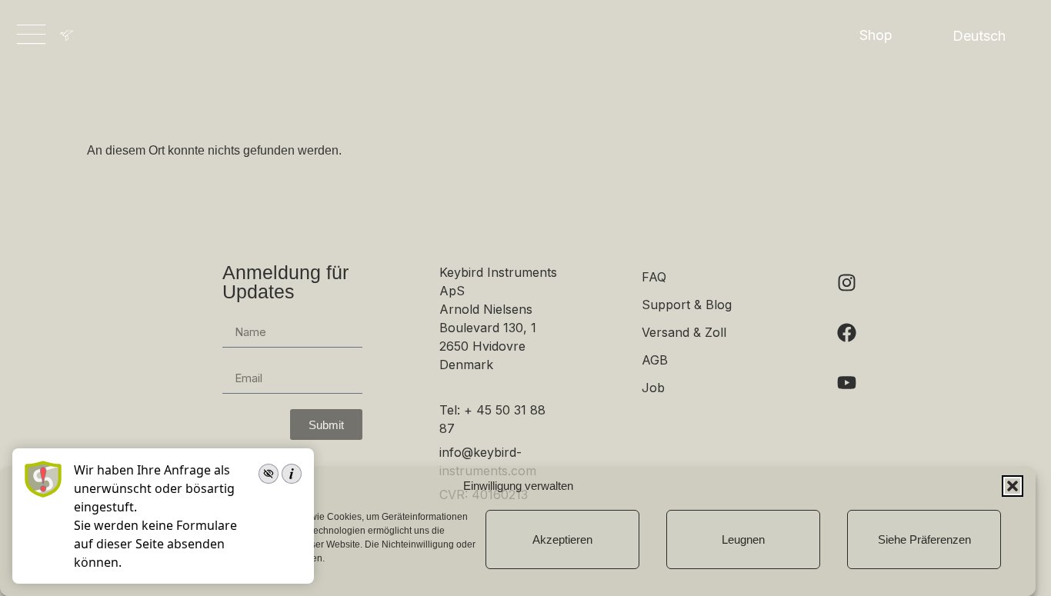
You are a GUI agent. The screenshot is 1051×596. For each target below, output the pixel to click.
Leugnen (743, 539)
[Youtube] (846, 382)
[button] (1012, 486)
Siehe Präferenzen (924, 539)
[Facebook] (846, 332)
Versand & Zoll (684, 332)
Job (653, 387)
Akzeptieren (562, 539)
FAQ (654, 277)
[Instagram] (846, 282)
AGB (655, 360)
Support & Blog (687, 304)
